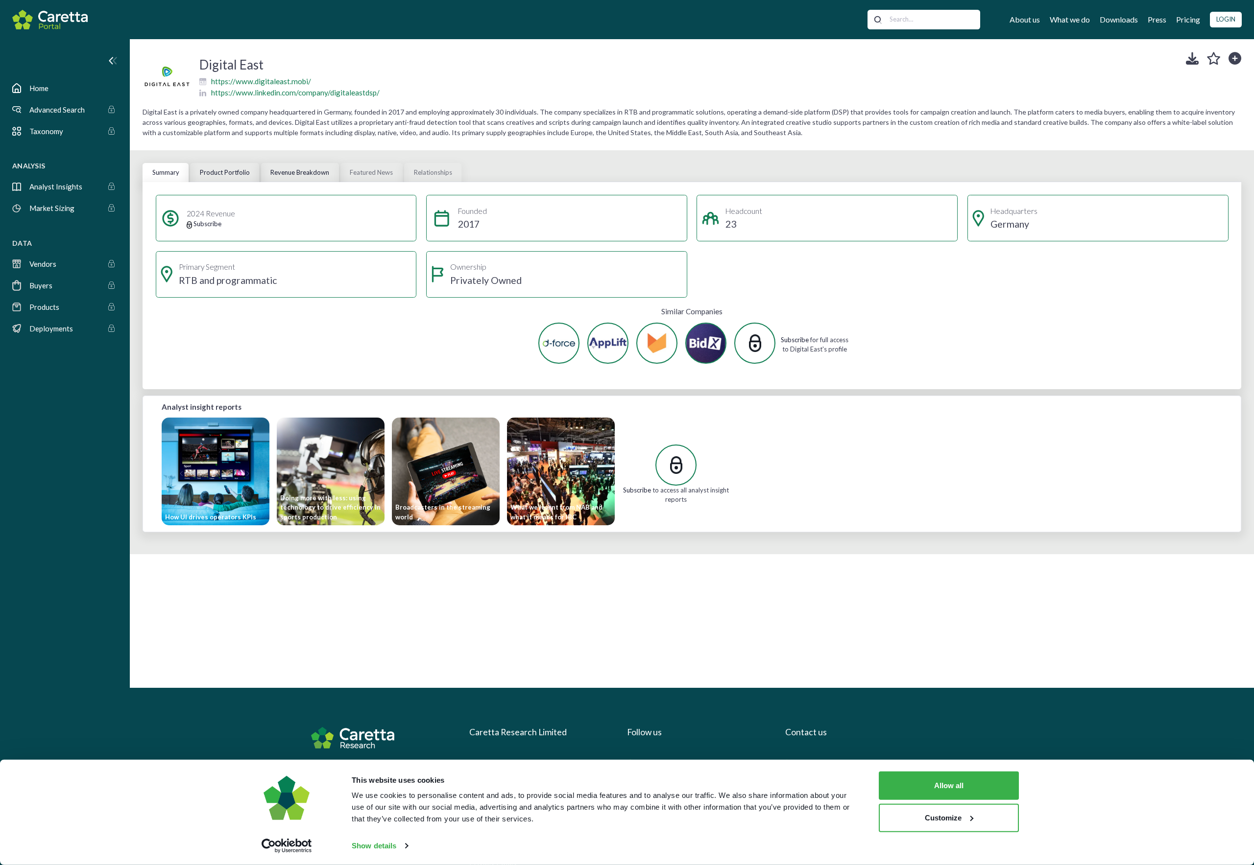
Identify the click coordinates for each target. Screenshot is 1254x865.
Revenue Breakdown (299, 172)
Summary (165, 172)
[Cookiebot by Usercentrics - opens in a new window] (287, 846)
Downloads (1119, 19)
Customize (943, 817)
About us (1025, 19)
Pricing (1188, 19)
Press (1157, 19)
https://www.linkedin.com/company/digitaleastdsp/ (295, 92)
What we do (1070, 19)
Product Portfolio (225, 172)
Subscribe (795, 340)
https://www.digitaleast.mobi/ (261, 81)
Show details (374, 846)
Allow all (949, 785)
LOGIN (1225, 19)
